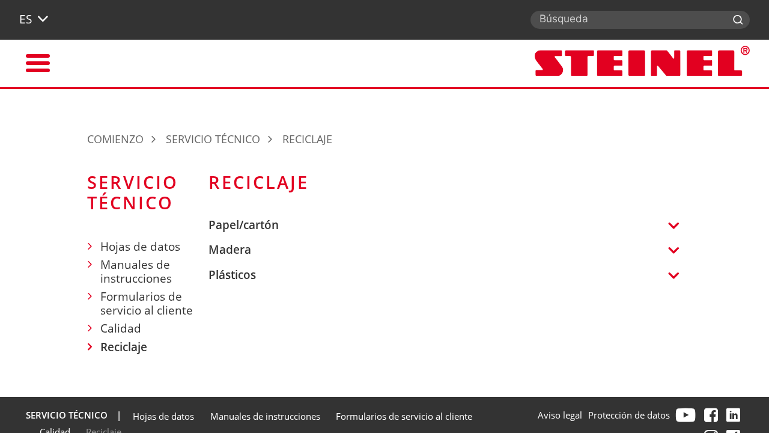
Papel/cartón (243, 225)
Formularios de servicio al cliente (146, 304)
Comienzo (115, 139)
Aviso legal (560, 415)
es (25, 19)
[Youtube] (687, 415)
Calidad (120, 329)
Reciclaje (123, 347)
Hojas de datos (140, 247)
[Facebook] (712, 415)
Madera (229, 250)
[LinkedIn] (734, 415)
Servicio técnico (213, 139)
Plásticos (232, 275)
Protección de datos (629, 415)
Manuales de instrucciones (136, 272)
